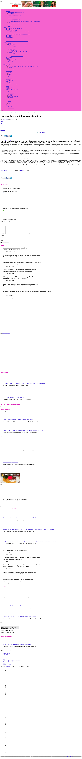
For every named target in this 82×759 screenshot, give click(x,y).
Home (2, 112)
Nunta (9, 101)
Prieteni (9, 103)
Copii (9, 75)
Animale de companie (12, 84)
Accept (68, 756)
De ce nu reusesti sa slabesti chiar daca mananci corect (14, 397)
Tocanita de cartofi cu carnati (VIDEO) (19, 51)
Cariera (7, 86)
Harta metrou (5, 654)
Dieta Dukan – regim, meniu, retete (18, 23)
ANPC (4, 659)
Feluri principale (11, 49)
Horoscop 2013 (14, 112)
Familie (9, 102)
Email (2, 237)
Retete (4, 42)
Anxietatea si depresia (15, 19)
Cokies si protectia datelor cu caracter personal (12, 660)
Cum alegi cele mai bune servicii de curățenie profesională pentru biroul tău (18, 419)
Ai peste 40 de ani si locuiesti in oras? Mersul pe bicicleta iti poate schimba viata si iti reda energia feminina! (27, 291)
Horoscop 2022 (9, 35)
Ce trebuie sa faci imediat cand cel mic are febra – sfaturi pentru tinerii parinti (18, 605)
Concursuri (8, 88)
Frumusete (8, 11)
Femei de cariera (9, 87)
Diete (9, 22)
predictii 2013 (20, 182)
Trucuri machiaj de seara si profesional (16, 12)
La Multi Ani (5, 63)
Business (7, 65)
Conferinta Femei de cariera (13, 68)
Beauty (4, 9)
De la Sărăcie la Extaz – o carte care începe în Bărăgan (15, 248)
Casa (7, 81)
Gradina (9, 83)
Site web (2, 240)
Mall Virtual (10, 97)
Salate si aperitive (11, 44)
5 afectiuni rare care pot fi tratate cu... (10, 462)
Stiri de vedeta (11, 108)
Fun (6, 90)
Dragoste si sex (11, 99)
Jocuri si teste (11, 93)
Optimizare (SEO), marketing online (10, 661)
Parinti (9, 72)
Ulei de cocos (11, 13)
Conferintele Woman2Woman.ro (14, 69)
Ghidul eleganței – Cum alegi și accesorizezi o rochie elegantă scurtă (18, 277)
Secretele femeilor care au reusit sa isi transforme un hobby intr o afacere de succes (21, 255)
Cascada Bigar (9, 79)
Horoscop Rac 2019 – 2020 (11, 29)
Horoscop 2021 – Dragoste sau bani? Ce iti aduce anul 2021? (18, 34)
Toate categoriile (6, 64)
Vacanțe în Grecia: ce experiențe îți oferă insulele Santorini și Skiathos (17, 644)
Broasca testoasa (6, 653)
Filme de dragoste (9, 80)
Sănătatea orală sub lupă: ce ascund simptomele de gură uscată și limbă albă (20, 269)
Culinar (7, 58)
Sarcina (9, 73)
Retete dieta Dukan (12, 59)
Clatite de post (14, 54)
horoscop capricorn (14, 182)
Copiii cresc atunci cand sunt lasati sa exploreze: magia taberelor (16, 594)
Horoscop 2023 (9, 36)
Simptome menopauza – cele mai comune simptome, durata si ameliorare (25, 21)
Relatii (7, 98)
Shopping (10, 95)
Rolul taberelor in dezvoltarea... (9, 447)
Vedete (7, 105)
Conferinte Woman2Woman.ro (12, 89)
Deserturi (10, 52)
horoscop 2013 (7, 182)
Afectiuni (10, 18)
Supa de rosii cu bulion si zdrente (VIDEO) (19, 48)
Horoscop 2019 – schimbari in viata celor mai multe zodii (17, 31)
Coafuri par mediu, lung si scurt (14, 15)
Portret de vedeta (11, 106)
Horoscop (5, 27)
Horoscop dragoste (9, 37)
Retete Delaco (11, 60)
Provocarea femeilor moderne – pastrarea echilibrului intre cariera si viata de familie (21, 262)
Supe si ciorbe (11, 45)
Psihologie (10, 24)
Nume (2, 235)
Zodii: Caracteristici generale (11, 39)
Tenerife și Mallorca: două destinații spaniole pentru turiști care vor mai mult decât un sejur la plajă (23, 430)
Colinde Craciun (9, 78)
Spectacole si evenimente (13, 96)
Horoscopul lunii (9, 38)
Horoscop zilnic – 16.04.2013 (7, 218)
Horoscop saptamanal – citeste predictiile (14, 28)
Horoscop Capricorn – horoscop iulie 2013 (9, 187)
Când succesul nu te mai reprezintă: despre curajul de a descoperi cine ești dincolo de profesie (22, 517)
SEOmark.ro (8, 666)
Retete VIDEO (9, 57)
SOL (4, 663)
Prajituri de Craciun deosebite (17, 56)
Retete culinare (9, 43)
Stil (6, 14)
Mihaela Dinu (5, 119)
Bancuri (9, 91)
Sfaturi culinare (11, 61)
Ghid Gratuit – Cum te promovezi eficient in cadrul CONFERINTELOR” (23, 66)
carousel (2, 182)
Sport (9, 26)
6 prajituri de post (14, 53)
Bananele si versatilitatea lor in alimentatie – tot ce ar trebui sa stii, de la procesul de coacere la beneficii (24, 383)
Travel (7, 104)
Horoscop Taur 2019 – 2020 (11, 30)
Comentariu (3, 233)
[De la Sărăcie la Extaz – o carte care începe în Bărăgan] (7, 496)
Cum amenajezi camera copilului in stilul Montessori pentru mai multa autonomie (19, 616)
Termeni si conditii (7, 664)
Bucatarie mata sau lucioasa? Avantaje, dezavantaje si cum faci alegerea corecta (20, 284)
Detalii (71, 756)
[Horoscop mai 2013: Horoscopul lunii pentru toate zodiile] (9, 206)
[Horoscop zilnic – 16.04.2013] (9, 216)
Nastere (9, 74)
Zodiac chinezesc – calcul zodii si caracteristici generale (17, 41)
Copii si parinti (9, 71)
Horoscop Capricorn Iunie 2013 (7, 189)
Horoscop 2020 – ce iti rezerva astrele (13, 33)
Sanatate (7, 16)
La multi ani (10, 94)
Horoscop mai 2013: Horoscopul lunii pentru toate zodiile (11, 207)
